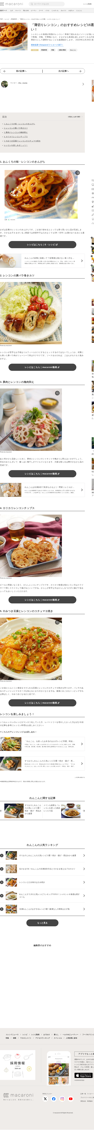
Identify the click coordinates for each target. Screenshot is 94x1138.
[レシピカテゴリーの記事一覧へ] (35, 50)
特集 (7, 1038)
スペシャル (58, 1038)
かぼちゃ (71, 10)
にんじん (79, 10)
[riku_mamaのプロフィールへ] (42, 84)
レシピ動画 (87, 4)
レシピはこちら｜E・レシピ (41, 244)
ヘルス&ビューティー (70, 1034)
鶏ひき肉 (26, 10)
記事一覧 (83, 1094)
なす (11, 10)
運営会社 (83, 1101)
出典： (6, 219)
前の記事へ (21, 71)
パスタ (47, 10)
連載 (14, 1038)
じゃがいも (55, 10)
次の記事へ (63, 71)
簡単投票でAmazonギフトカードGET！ (47, 45)
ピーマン (33, 10)
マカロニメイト (25, 1038)
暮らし (56, 1034)
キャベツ (18, 10)
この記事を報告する (80, 777)
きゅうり (63, 10)
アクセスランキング (42, 1038)
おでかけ (46, 1034)
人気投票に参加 (71, 1038)
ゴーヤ (41, 10)
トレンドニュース (12, 1034)
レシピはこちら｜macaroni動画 (41, 367)
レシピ (25, 1034)
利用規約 (90, 1101)
